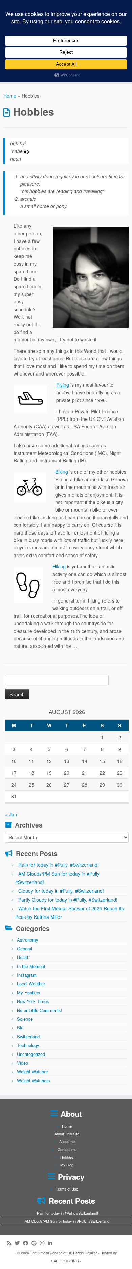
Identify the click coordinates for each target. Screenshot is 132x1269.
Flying (62, 384)
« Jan (11, 814)
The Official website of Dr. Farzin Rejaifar (63, 1252)
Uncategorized (31, 1054)
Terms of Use (67, 1189)
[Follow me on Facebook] (27, 1242)
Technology (28, 1045)
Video (22, 1063)
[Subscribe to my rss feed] (11, 1242)
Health (23, 957)
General (24, 948)
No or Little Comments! (39, 1010)
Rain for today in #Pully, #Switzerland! (58, 864)
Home (9, 95)
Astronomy (27, 939)
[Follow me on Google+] (35, 1242)
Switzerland (28, 1036)
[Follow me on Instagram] (44, 1242)
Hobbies (67, 1157)
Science (25, 1019)
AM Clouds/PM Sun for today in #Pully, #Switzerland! (67, 1221)
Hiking (59, 566)
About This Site (66, 1133)
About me (67, 1141)
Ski (20, 1027)
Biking (61, 471)
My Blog (66, 1165)
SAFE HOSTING (65, 1260)
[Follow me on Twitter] (19, 1242)
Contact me (67, 1149)
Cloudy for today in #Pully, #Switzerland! (61, 890)
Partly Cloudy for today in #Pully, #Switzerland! (67, 899)
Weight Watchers (33, 1080)
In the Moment (31, 966)
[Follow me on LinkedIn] (52, 1242)
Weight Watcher (32, 1071)
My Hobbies (28, 992)
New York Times (33, 1001)
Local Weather (31, 983)
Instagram (27, 975)
